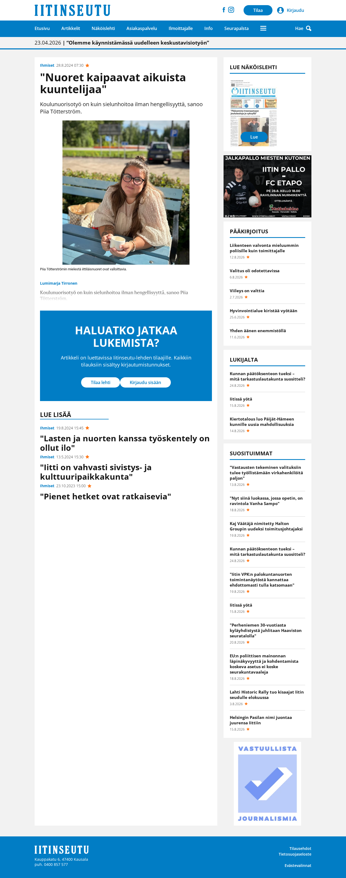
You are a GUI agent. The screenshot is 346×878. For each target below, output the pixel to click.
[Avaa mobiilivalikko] (263, 28)
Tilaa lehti (100, 382)
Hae (299, 28)
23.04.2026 (122, 42)
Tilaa (258, 10)
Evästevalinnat (298, 865)
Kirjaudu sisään (145, 382)
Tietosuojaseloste (295, 854)
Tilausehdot (300, 848)
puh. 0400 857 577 (51, 864)
